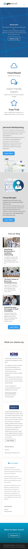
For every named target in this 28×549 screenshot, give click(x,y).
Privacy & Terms (20, 545)
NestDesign (12, 545)
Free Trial (14, 109)
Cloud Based (14, 72)
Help (20, 547)
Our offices (6, 547)
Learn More (8, 153)
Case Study (10, 440)
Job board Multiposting (13, 127)
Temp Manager (9, 197)
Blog (23, 547)
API (17, 547)
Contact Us (14, 535)
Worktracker (14, 25)
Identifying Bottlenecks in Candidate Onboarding (9, 252)
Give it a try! (14, 39)
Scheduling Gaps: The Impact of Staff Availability (11, 309)
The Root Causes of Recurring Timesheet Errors (11, 281)
